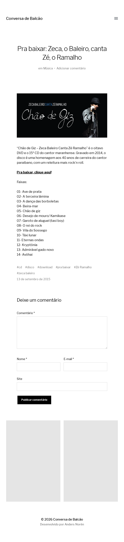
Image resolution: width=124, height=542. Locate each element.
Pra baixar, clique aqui (34, 172)
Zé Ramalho (84, 267)
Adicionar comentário (71, 68)
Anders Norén (74, 524)
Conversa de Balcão (24, 18)
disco (30, 267)
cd (20, 267)
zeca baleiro (27, 273)
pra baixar (64, 267)
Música (48, 68)
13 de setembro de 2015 (33, 279)
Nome (22, 359)
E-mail (69, 359)
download (45, 267)
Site (19, 379)
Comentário (26, 313)
